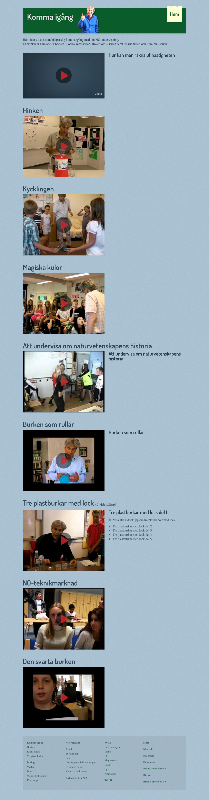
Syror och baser (74, 767)
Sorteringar (72, 753)
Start (146, 742)
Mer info (148, 749)
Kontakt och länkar (154, 768)
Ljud (107, 765)
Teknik (108, 780)
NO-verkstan (73, 742)
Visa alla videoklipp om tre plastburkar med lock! (144, 520)
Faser (68, 758)
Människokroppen (37, 776)
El (105, 756)
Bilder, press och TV (155, 781)
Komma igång (35, 742)
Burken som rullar (48, 424)
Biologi (31, 762)
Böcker (147, 775)
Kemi (69, 749)
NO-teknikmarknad (50, 582)
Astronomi (110, 774)
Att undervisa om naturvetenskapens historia (87, 345)
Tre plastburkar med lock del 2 (132, 526)
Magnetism (110, 760)
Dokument (149, 762)
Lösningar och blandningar (81, 762)
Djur (29, 771)
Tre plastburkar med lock (69, 502)
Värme (107, 751)
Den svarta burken (49, 661)
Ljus (106, 769)
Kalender (148, 755)
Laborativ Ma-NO (76, 778)
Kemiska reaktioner (76, 771)
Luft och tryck (112, 747)
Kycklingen (38, 188)
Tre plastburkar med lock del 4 (132, 534)
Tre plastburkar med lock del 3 (132, 530)
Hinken (33, 110)
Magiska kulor (42, 267)
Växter (30, 767)
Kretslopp (32, 780)
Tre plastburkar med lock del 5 (132, 539)
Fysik (107, 742)
